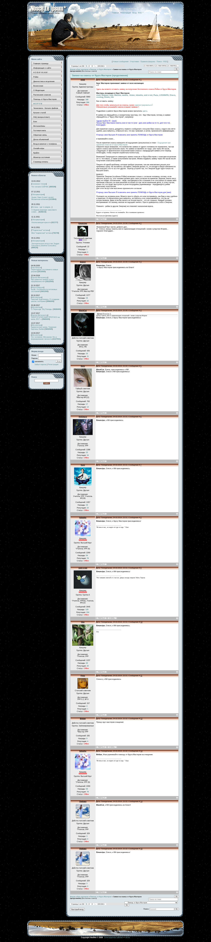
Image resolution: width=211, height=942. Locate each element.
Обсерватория (38, 194)
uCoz (127, 937)
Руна (83, 676)
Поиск (159, 62)
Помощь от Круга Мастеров (100, 69)
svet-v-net (82, 568)
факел (83, 262)
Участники (134, 62)
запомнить (39, 361)
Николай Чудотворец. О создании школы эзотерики (45, 300)
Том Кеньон (36, 268)
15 (141, 849)
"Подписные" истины (40, 230)
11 (141, 676)
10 (141, 622)
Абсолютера (36, 297)
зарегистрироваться (143, 105)
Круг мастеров (82, 69)
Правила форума (147, 62)
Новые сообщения (120, 62)
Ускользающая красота (41, 222)
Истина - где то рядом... (42, 207)
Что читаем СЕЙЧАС (40, 187)
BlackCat (83, 311)
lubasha (82, 518)
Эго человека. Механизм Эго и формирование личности (44, 338)
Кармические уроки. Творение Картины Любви (43, 328)
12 (141, 719)
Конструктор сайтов (113, 937)
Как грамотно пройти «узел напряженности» (42, 280)
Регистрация (125, 13)
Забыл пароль (40, 364)
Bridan (83, 719)
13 (141, 751)
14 (141, 801)
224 (102, 66)
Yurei (83, 465)
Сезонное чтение (39, 184)
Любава (82, 801)
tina (82, 622)
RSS (140, 13)
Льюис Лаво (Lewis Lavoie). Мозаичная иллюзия (42, 198)
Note (83, 366)
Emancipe (82, 223)
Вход (134, 13)
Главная (115, 13)
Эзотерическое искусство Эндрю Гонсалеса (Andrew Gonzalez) (45, 245)
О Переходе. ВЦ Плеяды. (41, 309)
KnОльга (83, 417)
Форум (72, 69)
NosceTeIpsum (37, 287)
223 (99, 66)
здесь (145, 111)
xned (83, 80)
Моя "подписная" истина (41, 233)
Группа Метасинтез (39, 277)
